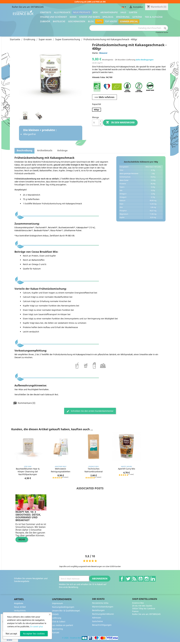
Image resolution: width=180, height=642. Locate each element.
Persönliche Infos (100, 603)
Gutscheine (97, 621)
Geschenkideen (76, 21)
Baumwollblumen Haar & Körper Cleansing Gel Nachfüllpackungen (28, 471)
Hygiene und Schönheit (53, 16)
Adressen (96, 617)
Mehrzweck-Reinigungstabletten (60, 470)
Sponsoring (57, 629)
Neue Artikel (20, 607)
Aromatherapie (109, 12)
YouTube (140, 579)
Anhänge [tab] (62, 150)
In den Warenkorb (120, 122)
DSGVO (55, 614)
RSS (134, 579)
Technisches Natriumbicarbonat (94, 470)
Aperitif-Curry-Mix (126, 468)
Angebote (18, 603)
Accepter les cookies (34, 633)
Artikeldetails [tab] (44, 150)
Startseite (45, 12)
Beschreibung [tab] (24, 150)
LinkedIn (153, 579)
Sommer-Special (129, 21)
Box (95, 12)
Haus (123, 12)
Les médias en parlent (62, 625)
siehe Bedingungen (145, 59)
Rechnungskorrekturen (103, 614)
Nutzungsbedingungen (63, 607)
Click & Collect (58, 621)
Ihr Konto (98, 599)
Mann (73, 16)
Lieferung (56, 618)
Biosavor (103, 53)
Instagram (146, 579)
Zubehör (45, 21)
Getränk (137, 16)
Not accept (11, 633)
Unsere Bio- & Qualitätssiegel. (66, 610)
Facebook (122, 579)
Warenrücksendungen (102, 606)
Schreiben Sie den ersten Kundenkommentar (91, 411)
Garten (133, 12)
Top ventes (111, 21)
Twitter (128, 579)
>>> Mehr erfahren (104, 97)
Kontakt (55, 632)
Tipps (99, 21)
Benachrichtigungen (102, 625)
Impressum (57, 603)
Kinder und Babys (89, 16)
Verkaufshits (20, 610)
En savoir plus (36, 626)
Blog (91, 21)
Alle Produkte (62, 12)
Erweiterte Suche (162, 32)
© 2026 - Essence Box (72, 637)
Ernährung (123, 16)
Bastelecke (59, 21)
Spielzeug (108, 16)
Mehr (21, 539)
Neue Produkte (81, 12)
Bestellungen (98, 610)
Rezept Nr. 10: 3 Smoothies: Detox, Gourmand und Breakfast (28, 516)
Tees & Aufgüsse (154, 16)
